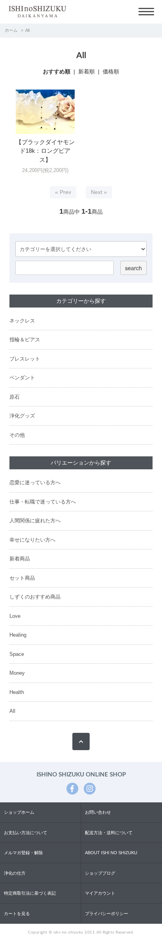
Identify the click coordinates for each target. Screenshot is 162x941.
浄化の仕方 (15, 873)
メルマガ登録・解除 (23, 852)
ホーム (11, 30)
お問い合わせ (98, 812)
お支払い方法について (25, 832)
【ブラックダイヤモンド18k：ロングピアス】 (45, 151)
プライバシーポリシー (106, 913)
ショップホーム (19, 812)
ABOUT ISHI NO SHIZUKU (111, 852)
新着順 (86, 71)
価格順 (111, 71)
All (27, 30)
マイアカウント (100, 893)
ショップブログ (100, 873)
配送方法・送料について (109, 832)
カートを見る (17, 913)
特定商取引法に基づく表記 (30, 893)
